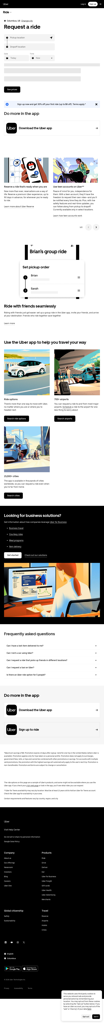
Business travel (16, 528)
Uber (5, 4)
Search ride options (16, 418)
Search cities (13, 495)
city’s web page (32, 786)
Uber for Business (58, 522)
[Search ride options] (27, 372)
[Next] (96, 227)
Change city (27, 21)
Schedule (67, 407)
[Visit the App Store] (30, 969)
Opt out (86, 1017)
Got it (96, 1017)
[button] (51, 37)
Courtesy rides (16, 534)
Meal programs (16, 540)
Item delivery (15, 546)
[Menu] (100, 4)
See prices (12, 89)
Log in (83, 4)
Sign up (93, 4)
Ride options (11, 399)
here (89, 1009)
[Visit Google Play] (13, 969)
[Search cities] (27, 449)
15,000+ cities (11, 476)
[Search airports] (77, 372)
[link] (52, 104)
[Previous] (88, 227)
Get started (12, 555)
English (10, 954)
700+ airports (61, 399)
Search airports (64, 418)
